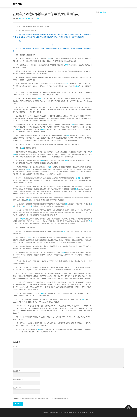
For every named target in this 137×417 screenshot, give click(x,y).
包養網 (67, 65)
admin (37, 18)
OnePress (91, 412)
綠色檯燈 (17, 4)
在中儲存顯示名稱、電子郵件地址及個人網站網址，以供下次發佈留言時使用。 (40, 398)
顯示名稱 (16, 371)
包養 (49, 59)
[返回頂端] (128, 407)
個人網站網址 (17, 388)
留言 (15, 346)
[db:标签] (103, 12)
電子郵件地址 (18, 379)
